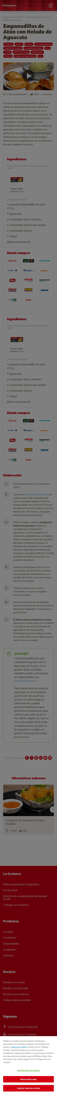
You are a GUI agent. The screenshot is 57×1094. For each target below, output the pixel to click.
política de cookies (18, 1047)
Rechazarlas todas (28, 1079)
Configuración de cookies (28, 1070)
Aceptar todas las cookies (28, 1088)
